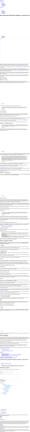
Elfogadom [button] (1, 415)
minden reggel (23, 273)
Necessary (2, 425)
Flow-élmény (7, 390)
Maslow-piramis (6, 105)
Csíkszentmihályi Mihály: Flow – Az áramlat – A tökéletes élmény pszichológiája (12, 354)
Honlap (1, 373)
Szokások (7, 391)
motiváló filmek (20, 68)
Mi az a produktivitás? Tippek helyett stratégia (7, 350)
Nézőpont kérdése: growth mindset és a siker (7, 226)
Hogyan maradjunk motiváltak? (5, 388)
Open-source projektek (8, 386)
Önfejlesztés (3, 4)
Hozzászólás (2, 379)
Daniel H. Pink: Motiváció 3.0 (5, 353)
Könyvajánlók (3, 3)
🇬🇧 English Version (4, 409)
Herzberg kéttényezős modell (5, 349)
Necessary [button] (1, 424)
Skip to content (2, 0)
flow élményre (17, 257)
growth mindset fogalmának (16, 224)
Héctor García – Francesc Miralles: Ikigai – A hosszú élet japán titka (10, 355)
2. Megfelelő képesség (6, 389)
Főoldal (3, 10)
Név (1, 370)
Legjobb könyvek (4, 5)
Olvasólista (3, 13)
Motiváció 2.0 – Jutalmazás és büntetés (8, 385)
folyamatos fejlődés (25, 119)
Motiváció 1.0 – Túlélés (6, 384)
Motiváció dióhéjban (4, 393)
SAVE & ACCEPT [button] (2, 431)
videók (23, 68)
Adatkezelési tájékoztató (6, 415)
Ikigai (4, 392)
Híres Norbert (3, 36)
